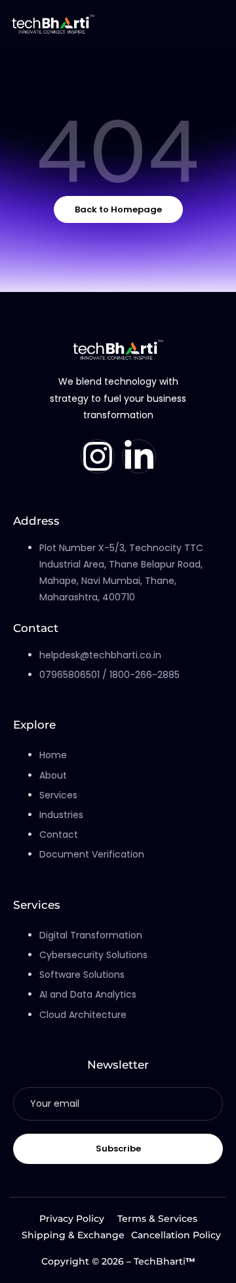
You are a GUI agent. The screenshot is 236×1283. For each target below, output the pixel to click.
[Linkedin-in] (139, 456)
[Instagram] (98, 456)
